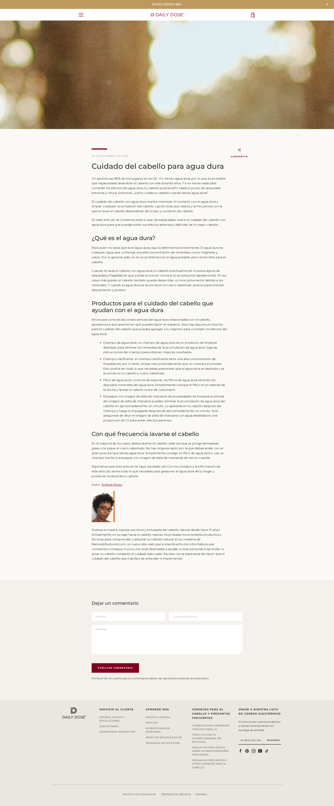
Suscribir (273, 740)
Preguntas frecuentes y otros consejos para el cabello (209, 764)
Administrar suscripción (117, 731)
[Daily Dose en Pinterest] (247, 751)
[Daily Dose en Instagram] (254, 751)
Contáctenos (108, 726)
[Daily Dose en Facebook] (240, 751)
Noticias (152, 722)
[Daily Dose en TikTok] (267, 751)
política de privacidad (139, 794)
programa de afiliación (163, 743)
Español (201, 794)
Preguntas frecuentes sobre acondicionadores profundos (210, 751)
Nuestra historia (158, 717)
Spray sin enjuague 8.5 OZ (164, 737)
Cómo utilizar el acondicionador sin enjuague (206, 738)
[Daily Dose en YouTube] (260, 751)
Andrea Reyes (111, 485)
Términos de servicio (176, 794)
